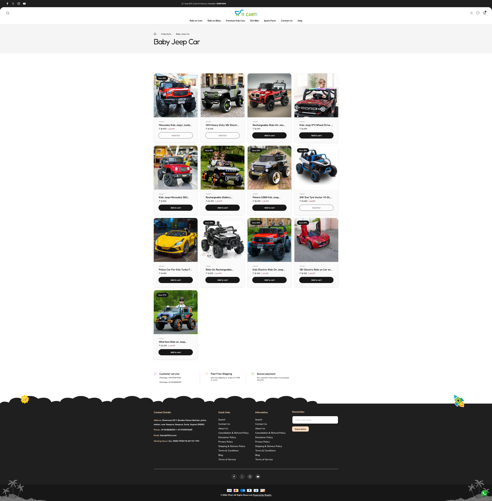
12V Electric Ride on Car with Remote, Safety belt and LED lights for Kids (316, 269)
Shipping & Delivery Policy (231, 446)
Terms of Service (227, 459)
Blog (220, 455)
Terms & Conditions (228, 450)
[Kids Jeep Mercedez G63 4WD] (176, 168)
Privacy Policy (225, 441)
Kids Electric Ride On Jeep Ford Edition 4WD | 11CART (268, 269)
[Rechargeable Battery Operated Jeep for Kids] (222, 168)
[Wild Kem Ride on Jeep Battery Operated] (176, 312)
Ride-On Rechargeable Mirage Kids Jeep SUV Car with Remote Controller (221, 269)
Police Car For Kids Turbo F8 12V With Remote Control (175, 269)
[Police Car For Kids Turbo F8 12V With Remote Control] (176, 240)
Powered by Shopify (262, 495)
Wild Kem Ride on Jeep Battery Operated (172, 341)
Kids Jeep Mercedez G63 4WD (173, 197)
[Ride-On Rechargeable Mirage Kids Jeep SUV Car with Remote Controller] (222, 240)
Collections (166, 34)
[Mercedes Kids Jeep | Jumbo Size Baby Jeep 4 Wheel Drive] (176, 95)
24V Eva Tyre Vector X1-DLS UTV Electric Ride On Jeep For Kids (316, 197)
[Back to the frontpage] (155, 34)
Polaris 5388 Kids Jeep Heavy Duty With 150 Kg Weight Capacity (266, 197)
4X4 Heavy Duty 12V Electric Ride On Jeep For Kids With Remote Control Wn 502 (222, 125)
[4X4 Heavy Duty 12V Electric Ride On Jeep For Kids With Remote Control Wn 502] (222, 95)
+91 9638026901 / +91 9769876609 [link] (173, 429)
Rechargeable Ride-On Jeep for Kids (269, 125)
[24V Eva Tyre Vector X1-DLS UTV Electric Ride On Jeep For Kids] (316, 168)
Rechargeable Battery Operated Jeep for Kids (219, 197)
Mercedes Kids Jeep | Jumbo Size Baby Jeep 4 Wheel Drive (175, 125)
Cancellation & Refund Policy (233, 432)
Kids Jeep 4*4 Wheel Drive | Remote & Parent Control (315, 125)
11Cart (162, 122)
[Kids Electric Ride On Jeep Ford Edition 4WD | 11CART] (269, 240)
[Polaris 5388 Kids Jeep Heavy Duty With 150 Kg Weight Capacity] (269, 168)
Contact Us (224, 423)
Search (221, 419)
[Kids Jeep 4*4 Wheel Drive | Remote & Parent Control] (316, 95)
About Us (223, 428)
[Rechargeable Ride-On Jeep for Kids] (269, 95)
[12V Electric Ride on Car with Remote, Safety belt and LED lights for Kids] (316, 240)
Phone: (157, 429)
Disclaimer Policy (227, 437)
